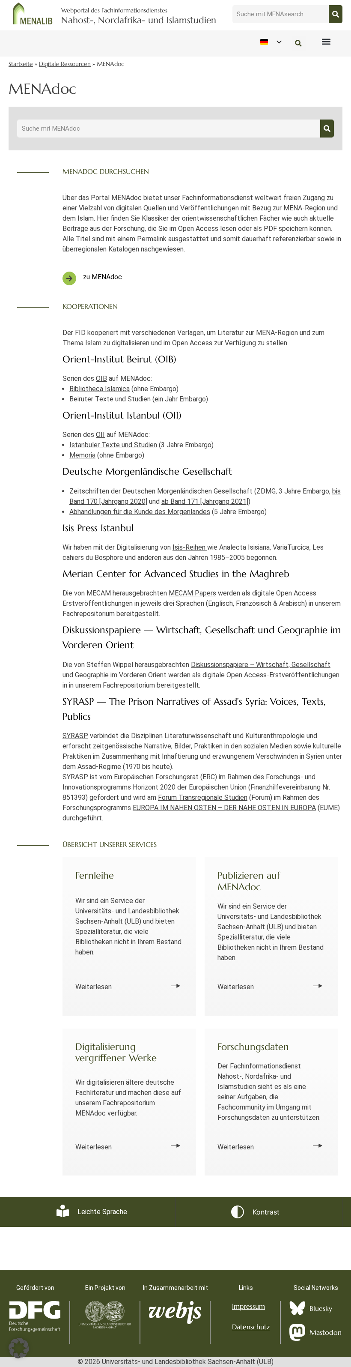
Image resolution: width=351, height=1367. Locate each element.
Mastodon (325, 1332)
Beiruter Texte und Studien (110, 399)
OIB (101, 378)
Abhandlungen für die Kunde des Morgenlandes (139, 512)
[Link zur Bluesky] (297, 1308)
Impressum (248, 1306)
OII (100, 435)
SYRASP (75, 736)
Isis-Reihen (190, 547)
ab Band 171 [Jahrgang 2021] (204, 501)
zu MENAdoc (102, 277)
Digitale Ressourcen (65, 64)
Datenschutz (251, 1326)
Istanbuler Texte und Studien (113, 445)
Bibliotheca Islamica (99, 389)
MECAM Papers (192, 593)
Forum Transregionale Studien (202, 797)
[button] (326, 42)
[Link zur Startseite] (33, 13)
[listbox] (270, 42)
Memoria (82, 455)
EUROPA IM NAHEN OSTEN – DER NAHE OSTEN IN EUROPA (224, 808)
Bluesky (320, 1308)
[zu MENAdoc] (69, 278)
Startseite (21, 64)
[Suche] (335, 14)
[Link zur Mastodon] (297, 1332)
